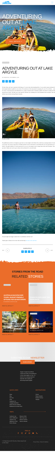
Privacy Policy (36, 441)
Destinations (40, 390)
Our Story (12, 397)
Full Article (14, 41)
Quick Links (14, 390)
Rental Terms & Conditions (15, 404)
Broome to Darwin (23, 419)
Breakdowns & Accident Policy (16, 406)
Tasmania (37, 399)
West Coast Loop (23, 417)
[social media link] (18, 433)
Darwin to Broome (23, 421)
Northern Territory (39, 397)
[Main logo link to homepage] (6, 2)
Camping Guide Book (14, 402)
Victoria (37, 394)
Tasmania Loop (13, 419)
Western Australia (39, 396)
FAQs (11, 399)
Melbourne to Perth (13, 421)
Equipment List (13, 401)
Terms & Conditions (44, 441)
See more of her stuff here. (31, 240)
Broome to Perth (23, 416)
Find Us (27, 430)
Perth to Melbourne (13, 417)
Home (11, 394)
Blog (11, 396)
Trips (12, 412)
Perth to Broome (13, 423)
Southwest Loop (13, 416)
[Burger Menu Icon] (52, 2)
